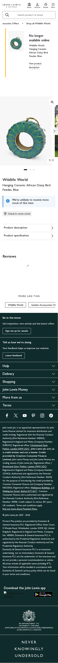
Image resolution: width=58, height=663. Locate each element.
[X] (16, 416)
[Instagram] (42, 416)
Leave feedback (13, 355)
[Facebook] (7, 416)
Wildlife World (15, 304)
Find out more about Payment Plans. (20, 509)
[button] (53, 5)
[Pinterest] (33, 416)
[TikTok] (51, 416)
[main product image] (18, 52)
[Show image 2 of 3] (54, 131)
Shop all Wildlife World (38, 23)
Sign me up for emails (16, 331)
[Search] (7, 15)
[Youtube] (25, 416)
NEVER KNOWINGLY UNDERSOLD (29, 649)
